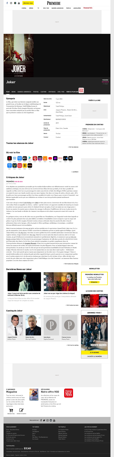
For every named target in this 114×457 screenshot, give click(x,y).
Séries (31, 8)
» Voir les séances (73, 147)
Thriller (58, 133)
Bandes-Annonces (57, 8)
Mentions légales (10, 455)
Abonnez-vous (28, 3)
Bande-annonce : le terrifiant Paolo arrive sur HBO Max (92, 138)
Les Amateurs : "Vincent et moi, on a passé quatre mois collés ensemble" (94, 134)
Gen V (33, 433)
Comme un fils (10, 439)
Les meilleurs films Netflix (91, 439)
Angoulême (77, 8)
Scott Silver (68, 116)
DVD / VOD (46, 8)
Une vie (8, 431)
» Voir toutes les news (72, 305)
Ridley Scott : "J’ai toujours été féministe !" (93, 129)
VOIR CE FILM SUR (72, 92)
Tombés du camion (11, 433)
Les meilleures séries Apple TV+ (93, 437)
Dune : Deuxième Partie (12, 429)
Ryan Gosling (61, 431)
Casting (43, 92)
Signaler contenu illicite (21, 455)
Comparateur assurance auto (13, 451)
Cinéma (24, 8)
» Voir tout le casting (72, 345)
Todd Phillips (60, 106)
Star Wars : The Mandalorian (40, 437)
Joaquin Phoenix (61, 110)
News (13, 92)
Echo (33, 435)
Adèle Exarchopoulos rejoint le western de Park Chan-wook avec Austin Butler (93, 143)
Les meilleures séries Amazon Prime (94, 435)
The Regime (35, 431)
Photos (35, 92)
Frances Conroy (66, 337)
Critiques (51, 92)
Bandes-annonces (24, 92)
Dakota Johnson (62, 433)
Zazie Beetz (59, 112)
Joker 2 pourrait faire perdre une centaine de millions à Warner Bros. (24, 294)
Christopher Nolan (63, 429)
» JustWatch (74, 172)
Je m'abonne (94, 352)
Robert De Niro (72, 110)
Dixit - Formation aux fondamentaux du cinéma (58, 451)
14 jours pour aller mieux (13, 441)
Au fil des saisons (11, 437)
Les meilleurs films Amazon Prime (93, 441)
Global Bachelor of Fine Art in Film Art (30, 451)
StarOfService (43, 451)
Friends (34, 429)
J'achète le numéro (94, 356)
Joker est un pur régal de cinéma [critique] (59, 293)
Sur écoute (35, 439)
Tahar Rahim (61, 439)
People (68, 8)
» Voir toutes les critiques (71, 263)
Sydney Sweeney (62, 435)
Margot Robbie (62, 437)
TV (38, 8)
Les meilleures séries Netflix (92, 433)
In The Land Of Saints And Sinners (15, 435)
